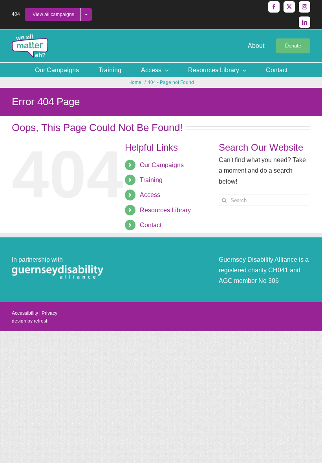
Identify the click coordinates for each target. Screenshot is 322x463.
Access (150, 194)
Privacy (49, 313)
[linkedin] (304, 22)
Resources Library (165, 210)
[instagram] (304, 7)
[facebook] (274, 7)
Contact (150, 225)
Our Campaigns (162, 165)
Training (151, 180)
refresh (41, 321)
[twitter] (289, 7)
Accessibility (25, 313)
